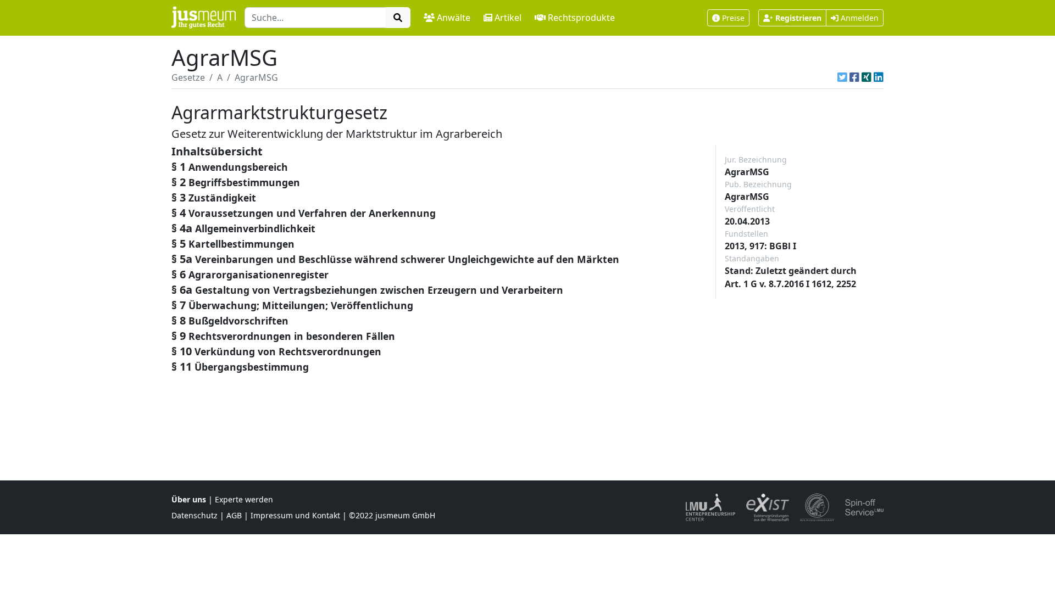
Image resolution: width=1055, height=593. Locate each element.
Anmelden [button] (859, 18)
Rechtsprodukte (581, 18)
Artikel (508, 18)
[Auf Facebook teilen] (854, 77)
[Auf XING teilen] (866, 77)
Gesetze (188, 77)
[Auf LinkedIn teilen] (879, 77)
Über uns (188, 499)
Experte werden (244, 499)
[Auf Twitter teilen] (842, 77)
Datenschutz (194, 515)
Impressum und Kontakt (295, 515)
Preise (733, 18)
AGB (234, 515)
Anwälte (453, 18)
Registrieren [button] (798, 18)
